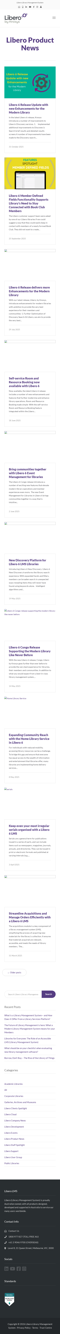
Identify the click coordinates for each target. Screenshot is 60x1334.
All (5, 1090)
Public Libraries (11, 1163)
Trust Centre (46, 1327)
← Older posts (14, 972)
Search (48, 994)
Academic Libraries (13, 1084)
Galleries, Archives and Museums (20, 1102)
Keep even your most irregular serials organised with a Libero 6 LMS (29, 829)
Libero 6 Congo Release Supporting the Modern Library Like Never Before (30, 651)
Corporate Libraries (13, 1096)
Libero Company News (15, 1120)
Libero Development (14, 1126)
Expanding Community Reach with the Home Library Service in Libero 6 (29, 738)
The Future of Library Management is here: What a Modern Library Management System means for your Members (29, 1029)
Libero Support (11, 1151)
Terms (35, 1327)
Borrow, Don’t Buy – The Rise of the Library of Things (29, 1058)
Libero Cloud (10, 1114)
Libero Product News (14, 1138)
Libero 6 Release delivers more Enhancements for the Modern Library (29, 291)
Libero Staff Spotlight (14, 1145)
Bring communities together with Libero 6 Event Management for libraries (27, 473)
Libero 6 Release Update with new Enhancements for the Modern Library (28, 108)
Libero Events (11, 1132)
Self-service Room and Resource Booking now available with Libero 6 (24, 382)
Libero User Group (13, 1157)
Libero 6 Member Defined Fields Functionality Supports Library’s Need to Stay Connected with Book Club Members (28, 203)
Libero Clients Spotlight (15, 1108)
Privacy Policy (24, 1327)
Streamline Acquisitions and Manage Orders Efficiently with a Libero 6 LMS (30, 917)
